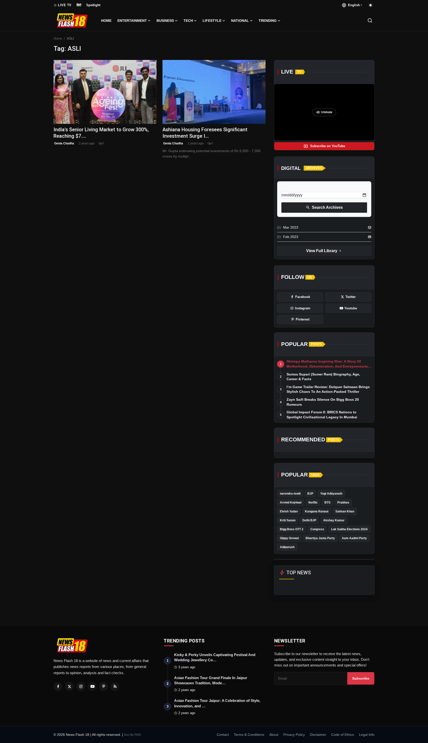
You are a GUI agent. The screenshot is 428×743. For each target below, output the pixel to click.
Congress (317, 529)
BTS (327, 502)
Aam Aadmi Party (354, 538)
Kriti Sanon (287, 520)
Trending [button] (268, 21)
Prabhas (343, 502)
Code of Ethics (342, 735)
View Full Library (324, 250)
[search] (369, 20)
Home (106, 21)
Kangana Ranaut (316, 511)
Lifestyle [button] (212, 21)
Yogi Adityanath (331, 493)
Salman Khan (344, 511)
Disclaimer (318, 735)
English (353, 5)
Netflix (313, 502)
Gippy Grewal (289, 538)
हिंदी (79, 5)
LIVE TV (63, 5)
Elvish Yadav (289, 511)
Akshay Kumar (334, 520)
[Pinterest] (103, 686)
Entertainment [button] (132, 21)
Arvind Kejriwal (290, 502)
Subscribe (360, 678)
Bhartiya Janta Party (320, 538)
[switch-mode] (370, 5)
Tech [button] (188, 21)
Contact (223, 735)
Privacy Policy (294, 735)
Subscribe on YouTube (324, 146)
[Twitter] (69, 686)
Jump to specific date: (299, 188)
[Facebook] (58, 686)
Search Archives (324, 207)
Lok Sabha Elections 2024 (349, 529)
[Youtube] (92, 686)
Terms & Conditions (249, 735)
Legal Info (366, 735)
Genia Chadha (64, 143)
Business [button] (165, 21)
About (273, 735)
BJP (310, 493)
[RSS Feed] (114, 686)
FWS (137, 735)
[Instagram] (80, 686)
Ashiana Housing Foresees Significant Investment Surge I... (204, 132)
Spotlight (93, 5)
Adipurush (287, 547)
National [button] (240, 21)
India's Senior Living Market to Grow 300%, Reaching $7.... (101, 132)
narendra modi (290, 493)
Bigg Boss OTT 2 (291, 529)
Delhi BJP (309, 520)
